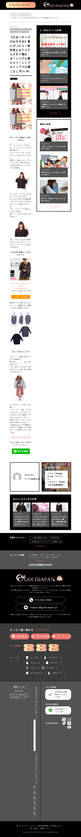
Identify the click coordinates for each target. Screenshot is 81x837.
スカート (54, 663)
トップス (35, 658)
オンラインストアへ (43, 630)
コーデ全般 (27, 29)
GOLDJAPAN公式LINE (20, 437)
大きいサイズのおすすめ (20, 14)
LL (29, 646)
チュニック (35, 663)
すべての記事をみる (33, 479)
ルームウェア (36, 673)
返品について (57, 826)
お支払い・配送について (41, 828)
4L (54, 646)
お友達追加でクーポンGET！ (61, 710)
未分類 (53, 537)
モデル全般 (14, 32)
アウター (50, 668)
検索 (40, 565)
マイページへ (34, 735)
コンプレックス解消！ (51, 541)
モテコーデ (24, 32)
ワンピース (53, 658)
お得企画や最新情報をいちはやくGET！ (61, 694)
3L (41, 646)
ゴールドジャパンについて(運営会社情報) (34, 826)
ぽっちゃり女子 (16, 29)
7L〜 (54, 649)
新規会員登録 (34, 800)
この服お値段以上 (38, 537)
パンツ (34, 668)
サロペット (57, 673)
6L (41, 649)
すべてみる (53, 113)
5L (29, 649)
